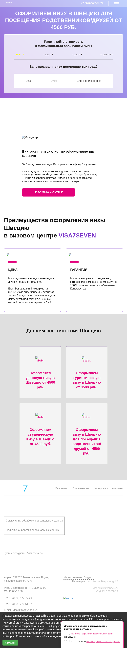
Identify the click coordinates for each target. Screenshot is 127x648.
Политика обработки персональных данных (32, 530)
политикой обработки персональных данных (93, 633)
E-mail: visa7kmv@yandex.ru (21, 610)
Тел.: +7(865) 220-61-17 (18, 604)
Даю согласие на (94, 641)
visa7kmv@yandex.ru (105, 588)
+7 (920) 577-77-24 (92, 3)
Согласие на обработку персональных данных (34, 520)
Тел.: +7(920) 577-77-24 (18, 598)
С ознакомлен (89, 635)
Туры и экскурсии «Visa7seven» (23, 553)
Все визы (61, 488)
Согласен (10, 642)
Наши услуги (100, 488)
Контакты (117, 488)
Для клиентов (81, 488)
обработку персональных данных (103, 641)
